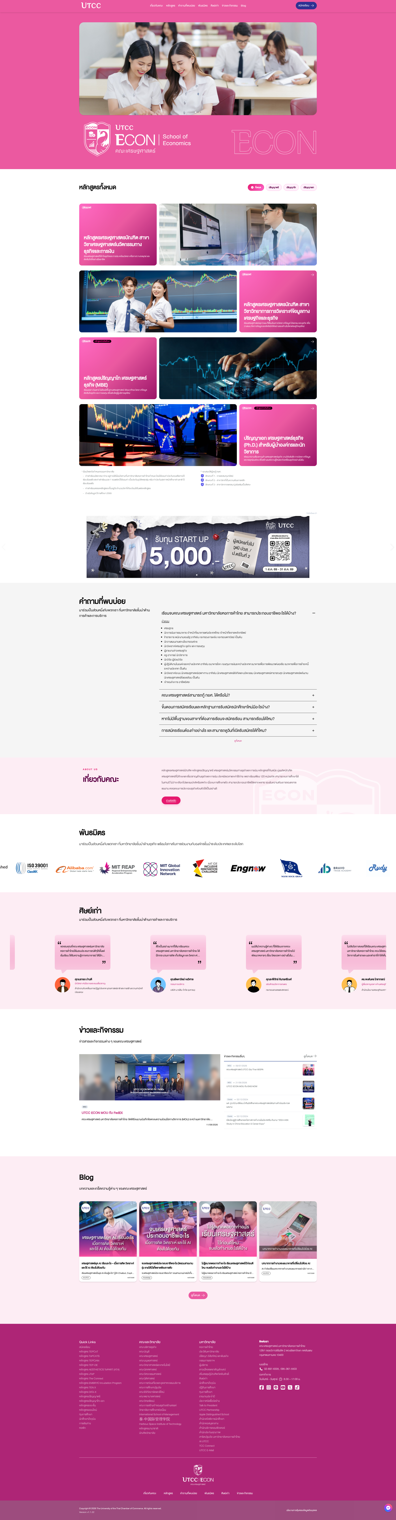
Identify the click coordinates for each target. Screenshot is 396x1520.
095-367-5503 (289, 1369)
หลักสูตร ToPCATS (89, 1356)
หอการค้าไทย (206, 1347)
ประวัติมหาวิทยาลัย (209, 1351)
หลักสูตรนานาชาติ (148, 1428)
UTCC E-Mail (206, 1450)
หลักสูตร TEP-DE (88, 1365)
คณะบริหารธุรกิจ (147, 1347)
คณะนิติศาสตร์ (147, 1378)
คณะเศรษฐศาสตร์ (148, 1356)
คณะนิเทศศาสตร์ (148, 1369)
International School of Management (159, 1414)
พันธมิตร (203, 5)
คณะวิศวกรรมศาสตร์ (150, 1374)
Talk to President (208, 1405)
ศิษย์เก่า (215, 5)
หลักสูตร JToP (86, 1374)
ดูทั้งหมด (195, 1295)
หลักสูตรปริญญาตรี (89, 1396)
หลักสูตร (170, 5)
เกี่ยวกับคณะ (156, 5)
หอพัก (82, 1428)
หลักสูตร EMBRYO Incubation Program (100, 1383)
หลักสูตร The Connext (91, 1378)
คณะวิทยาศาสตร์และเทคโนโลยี (154, 1365)
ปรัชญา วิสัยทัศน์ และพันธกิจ (213, 1356)
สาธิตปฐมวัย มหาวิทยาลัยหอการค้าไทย (219, 1437)
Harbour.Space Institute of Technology (160, 1424)
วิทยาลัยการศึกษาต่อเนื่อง (152, 1410)
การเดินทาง (85, 1423)
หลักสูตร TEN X (87, 1387)
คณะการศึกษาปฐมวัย (150, 1387)
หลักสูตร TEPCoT (88, 1351)
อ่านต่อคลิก (171, 800)
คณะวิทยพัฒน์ (146, 1401)
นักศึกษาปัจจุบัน (87, 1419)
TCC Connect (207, 1446)
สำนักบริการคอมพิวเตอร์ (212, 1428)
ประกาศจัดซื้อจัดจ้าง (209, 1401)
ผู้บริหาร (203, 1365)
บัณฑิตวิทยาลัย (147, 1433)
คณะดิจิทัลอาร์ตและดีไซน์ (151, 1392)
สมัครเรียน (303, 5)
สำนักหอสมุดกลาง (208, 1423)
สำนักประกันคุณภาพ (209, 1432)
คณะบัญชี (144, 1351)
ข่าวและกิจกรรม (230, 5)
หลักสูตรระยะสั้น (87, 1405)
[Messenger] (388, 1508)
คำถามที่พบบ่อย (186, 5)
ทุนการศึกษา (85, 1414)
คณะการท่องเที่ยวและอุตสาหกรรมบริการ (160, 1383)
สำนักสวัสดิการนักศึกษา (211, 1419)
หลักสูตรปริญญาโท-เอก (91, 1401)
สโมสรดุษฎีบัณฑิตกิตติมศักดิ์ (214, 1374)
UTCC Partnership (209, 1410)
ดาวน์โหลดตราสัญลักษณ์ (212, 1369)
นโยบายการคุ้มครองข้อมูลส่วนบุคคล (301, 1510)
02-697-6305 (271, 1369)
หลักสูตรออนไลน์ (88, 1410)
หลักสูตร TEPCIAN (89, 1360)
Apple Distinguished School (214, 1414)
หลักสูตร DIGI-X (87, 1392)
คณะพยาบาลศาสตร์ (149, 1396)
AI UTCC (204, 1441)
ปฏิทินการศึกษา (207, 1387)
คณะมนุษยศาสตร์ (148, 1360)
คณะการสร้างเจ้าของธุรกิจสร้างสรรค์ (157, 1405)
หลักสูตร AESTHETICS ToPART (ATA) (99, 1369)
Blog (243, 5)
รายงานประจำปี (207, 1396)
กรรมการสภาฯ (207, 1360)
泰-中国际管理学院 (154, 1419)
